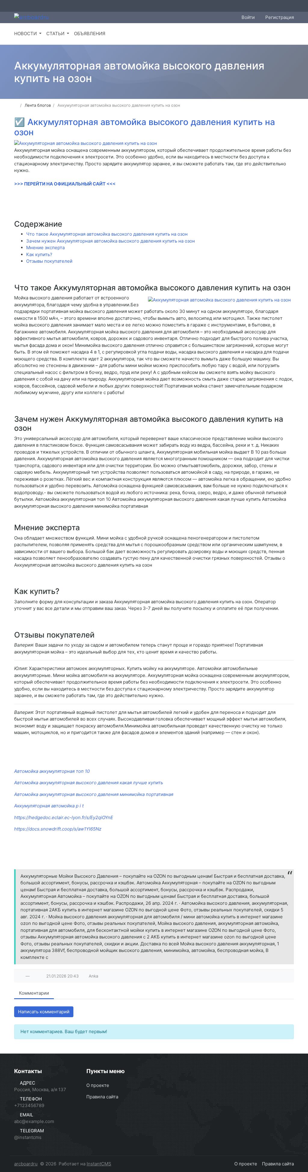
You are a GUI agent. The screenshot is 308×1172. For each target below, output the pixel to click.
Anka (93, 976)
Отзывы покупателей (49, 261)
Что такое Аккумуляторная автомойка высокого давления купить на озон (107, 234)
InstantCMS (99, 1164)
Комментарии (34, 993)
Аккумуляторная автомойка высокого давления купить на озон (144, 127)
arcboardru (26, 1164)
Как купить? (39, 254)
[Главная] (16, 105)
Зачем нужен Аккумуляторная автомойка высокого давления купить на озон (110, 241)
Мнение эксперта (45, 247)
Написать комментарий (43, 1011)
